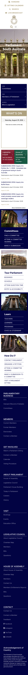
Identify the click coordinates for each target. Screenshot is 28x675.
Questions (7, 555)
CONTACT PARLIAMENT (13, 360)
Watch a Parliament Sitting (13, 451)
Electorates (8, 432)
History (6, 500)
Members (7, 547)
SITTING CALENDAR (15, 5)
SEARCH (15, 9)
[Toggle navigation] (16, 26)
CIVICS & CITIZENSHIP (12, 331)
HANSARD (15, 2)
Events (6, 519)
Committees (8, 408)
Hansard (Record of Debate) (14, 404)
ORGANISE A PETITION (12, 364)
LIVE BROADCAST (15, 13)
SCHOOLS (8, 281)
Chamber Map (9, 542)
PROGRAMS (8, 327)
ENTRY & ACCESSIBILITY (13, 289)
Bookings (7, 515)
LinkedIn (8, 637)
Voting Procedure (10, 464)
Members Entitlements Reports (15, 587)
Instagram (8, 628)
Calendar (7, 459)
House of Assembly (11, 478)
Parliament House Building (13, 487)
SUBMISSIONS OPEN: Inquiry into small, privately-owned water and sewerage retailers (12, 196)
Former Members (10, 427)
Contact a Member (10, 436)
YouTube (8, 632)
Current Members (10, 423)
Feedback (7, 619)
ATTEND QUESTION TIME (13, 285)
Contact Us (8, 583)
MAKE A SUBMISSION (12, 246)
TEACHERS (8, 319)
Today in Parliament (11, 491)
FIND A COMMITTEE (11, 235)
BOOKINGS (8, 277)
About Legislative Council (13, 538)
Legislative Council (10, 483)
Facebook (8, 624)
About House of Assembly (13, 570)
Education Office (10, 523)
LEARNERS (8, 323)
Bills (5, 400)
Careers (6, 496)
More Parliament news (18, 207)
